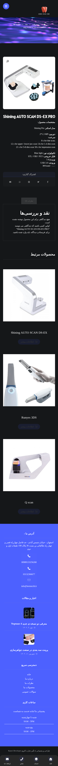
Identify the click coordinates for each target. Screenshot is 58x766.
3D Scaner (46, 166)
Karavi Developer (14, 751)
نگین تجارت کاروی (28, 751)
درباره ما (29, 679)
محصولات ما (29, 687)
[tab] (29, 201)
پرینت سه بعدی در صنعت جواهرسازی (29, 650)
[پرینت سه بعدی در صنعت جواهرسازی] (29, 639)
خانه (29, 674)
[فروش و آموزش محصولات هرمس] (44, 10)
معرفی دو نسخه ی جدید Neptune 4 (29, 623)
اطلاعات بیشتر (27, 342)
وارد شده (22, 232)
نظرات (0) (29, 201)
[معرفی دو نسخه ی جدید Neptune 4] (29, 613)
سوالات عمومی (29, 692)
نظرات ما (29, 683)
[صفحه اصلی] (45, 25)
